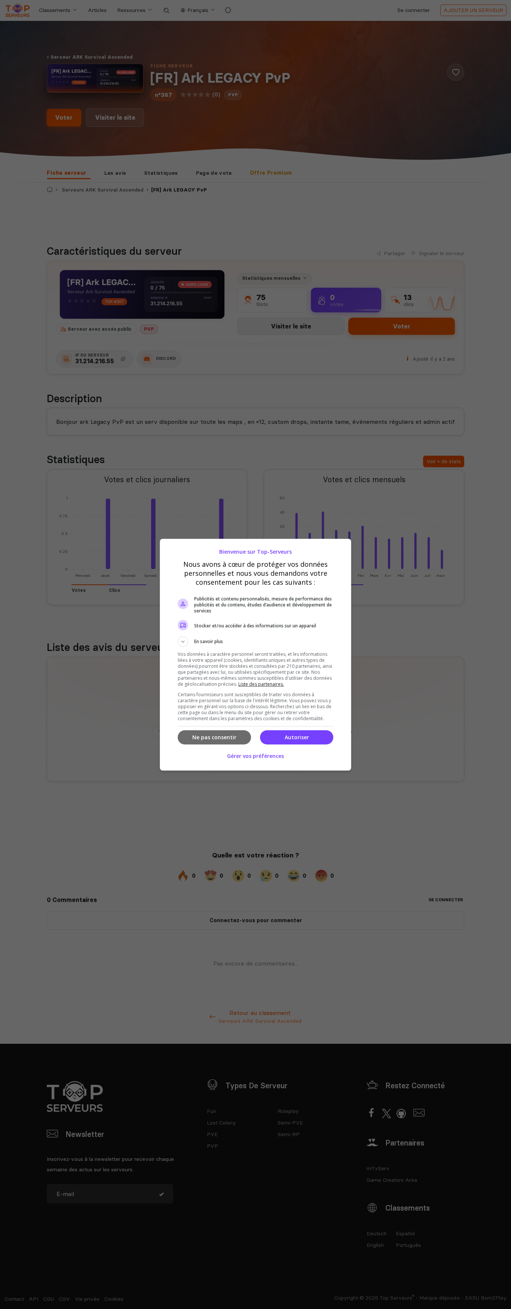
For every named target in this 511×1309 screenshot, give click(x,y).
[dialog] (255, 655)
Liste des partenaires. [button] (261, 684)
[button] (255, 641)
